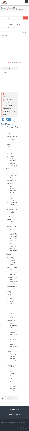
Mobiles (9, 9)
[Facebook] (13, 68)
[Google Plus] (16, 68)
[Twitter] (9, 68)
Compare (9, 119)
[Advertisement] (12, 47)
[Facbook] (15, 428)
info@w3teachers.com (14, 414)
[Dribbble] (20, 428)
